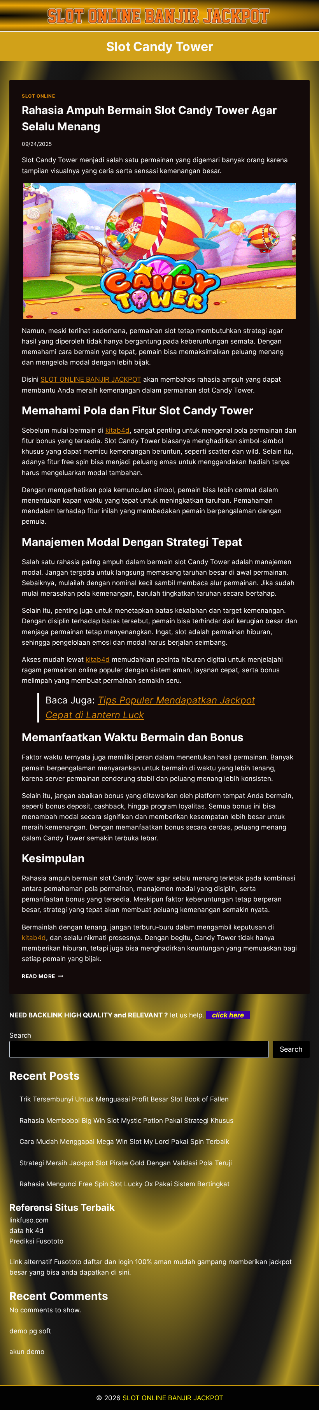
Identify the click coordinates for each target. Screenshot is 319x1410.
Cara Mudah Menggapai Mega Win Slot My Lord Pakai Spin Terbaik (124, 1141)
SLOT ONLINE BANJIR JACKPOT (173, 1398)
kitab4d (98, 659)
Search (20, 1035)
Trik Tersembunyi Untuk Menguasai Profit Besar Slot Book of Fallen (124, 1099)
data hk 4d (26, 1231)
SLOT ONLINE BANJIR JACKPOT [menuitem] (90, 379)
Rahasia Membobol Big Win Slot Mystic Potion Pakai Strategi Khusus (126, 1120)
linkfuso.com (29, 1220)
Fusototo (67, 1262)
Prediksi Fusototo (36, 1241)
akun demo (26, 1352)
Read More (42, 976)
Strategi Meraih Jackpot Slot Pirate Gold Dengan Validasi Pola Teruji (125, 1163)
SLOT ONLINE (38, 96)
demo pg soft (30, 1331)
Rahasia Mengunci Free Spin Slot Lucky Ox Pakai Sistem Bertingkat (124, 1184)
